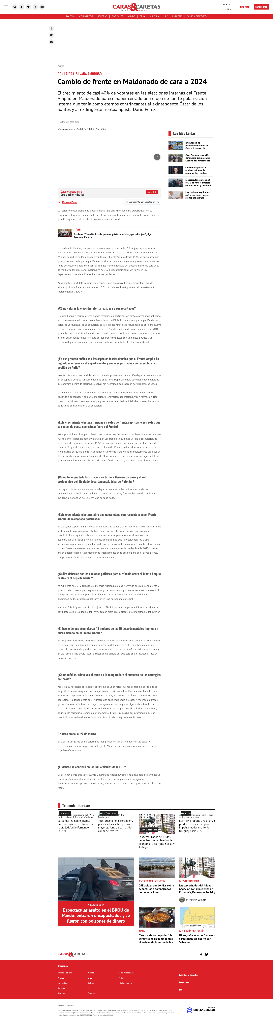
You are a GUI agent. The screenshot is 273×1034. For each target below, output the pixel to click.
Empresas (177, 16)
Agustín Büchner (198, 899)
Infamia (142, 931)
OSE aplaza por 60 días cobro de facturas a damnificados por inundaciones (156, 889)
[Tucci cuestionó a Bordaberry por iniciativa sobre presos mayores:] (116, 817)
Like (166, 16)
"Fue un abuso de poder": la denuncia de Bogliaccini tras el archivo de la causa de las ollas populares (156, 940)
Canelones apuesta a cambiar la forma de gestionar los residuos (196, 170)
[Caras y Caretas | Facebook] (21, 7)
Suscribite (152, 191)
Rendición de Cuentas (108, 813)
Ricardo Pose (69, 202)
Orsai (142, 16)
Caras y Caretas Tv (197, 16)
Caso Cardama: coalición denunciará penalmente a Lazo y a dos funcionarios (197, 158)
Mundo (131, 16)
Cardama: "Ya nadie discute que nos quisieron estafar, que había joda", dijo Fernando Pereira (112, 235)
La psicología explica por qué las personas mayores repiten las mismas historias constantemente (198, 196)
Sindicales (117, 16)
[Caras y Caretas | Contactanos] (212, 954)
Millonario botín (96, 904)
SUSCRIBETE (261, 7)
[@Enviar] (51, 42)
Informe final (65, 813)
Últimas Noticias (65, 972)
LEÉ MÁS (77, 230)
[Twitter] (51, 35)
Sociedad (102, 16)
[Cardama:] (76, 817)
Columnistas (86, 16)
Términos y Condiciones (66, 1005)
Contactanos (184, 982)
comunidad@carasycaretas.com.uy (77, 1013)
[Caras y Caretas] (72, 956)
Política (70, 16)
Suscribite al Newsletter (188, 974)
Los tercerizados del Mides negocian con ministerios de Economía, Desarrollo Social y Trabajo (156, 842)
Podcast (121, 978)
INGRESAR (244, 7)
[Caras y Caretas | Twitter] (28, 7)
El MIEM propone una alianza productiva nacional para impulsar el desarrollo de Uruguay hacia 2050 (197, 826)
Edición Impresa (125, 983)
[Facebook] (51, 28)
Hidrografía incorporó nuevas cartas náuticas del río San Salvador (197, 938)
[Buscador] (14, 7)
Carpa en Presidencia (149, 829)
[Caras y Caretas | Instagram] (35, 7)
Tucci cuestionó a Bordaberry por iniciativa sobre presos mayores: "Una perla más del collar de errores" (115, 826)
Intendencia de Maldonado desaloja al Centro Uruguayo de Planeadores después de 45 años (197, 148)
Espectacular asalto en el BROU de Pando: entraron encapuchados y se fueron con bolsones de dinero (198, 183)
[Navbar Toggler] (8, 7)
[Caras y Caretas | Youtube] (42, 7)
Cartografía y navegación (191, 931)
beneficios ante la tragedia (152, 881)
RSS (180, 989)
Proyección (186, 813)
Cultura (154, 16)
